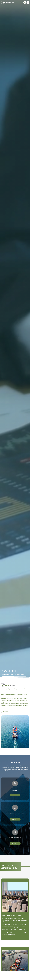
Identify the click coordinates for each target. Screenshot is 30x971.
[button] (24, 2)
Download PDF (15, 795)
